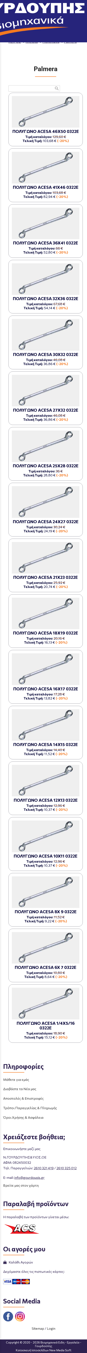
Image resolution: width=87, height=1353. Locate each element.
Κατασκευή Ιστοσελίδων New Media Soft (43, 1350)
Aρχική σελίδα (19, 38)
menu (5, 5)
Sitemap (38, 1328)
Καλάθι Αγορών (20, 1262)
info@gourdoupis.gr (29, 1177)
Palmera (70, 42)
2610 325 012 (66, 1168)
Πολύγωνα (50, 42)
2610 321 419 (44, 1168)
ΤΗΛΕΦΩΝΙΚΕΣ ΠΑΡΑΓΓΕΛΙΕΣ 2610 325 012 (54, 17)
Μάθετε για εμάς (16, 1079)
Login (51, 1328)
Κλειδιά (32, 42)
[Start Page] (43, 6)
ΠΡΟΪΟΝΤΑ (45, 38)
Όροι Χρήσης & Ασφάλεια (23, 1117)
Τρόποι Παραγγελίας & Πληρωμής (30, 1108)
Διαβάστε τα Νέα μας (19, 1089)
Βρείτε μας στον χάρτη (21, 1185)
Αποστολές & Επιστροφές (23, 1098)
